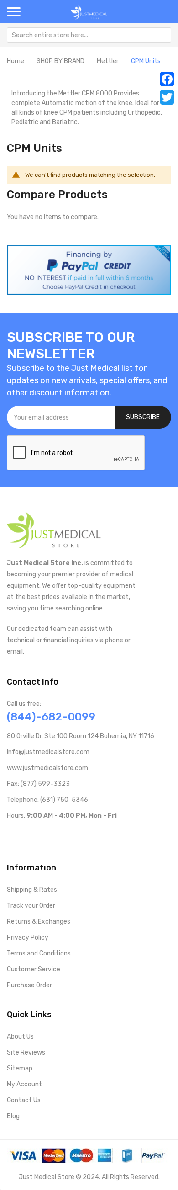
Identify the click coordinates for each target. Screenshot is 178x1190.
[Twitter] (167, 97)
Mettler (108, 61)
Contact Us (24, 1100)
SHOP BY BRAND (60, 61)
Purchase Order (29, 985)
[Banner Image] (89, 269)
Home (15, 61)
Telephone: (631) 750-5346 (47, 800)
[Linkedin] (69, 835)
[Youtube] (25, 835)
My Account (24, 1084)
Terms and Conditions (39, 953)
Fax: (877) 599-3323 (38, 784)
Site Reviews (26, 1052)
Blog (13, 1116)
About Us (20, 1036)
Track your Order (31, 906)
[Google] (84, 835)
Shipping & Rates (32, 890)
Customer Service (33, 969)
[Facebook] (167, 79)
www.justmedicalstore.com (47, 768)
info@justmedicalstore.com (48, 752)
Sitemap (19, 1068)
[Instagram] (54, 835)
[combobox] (89, 35)
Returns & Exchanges (38, 921)
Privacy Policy (27, 937)
